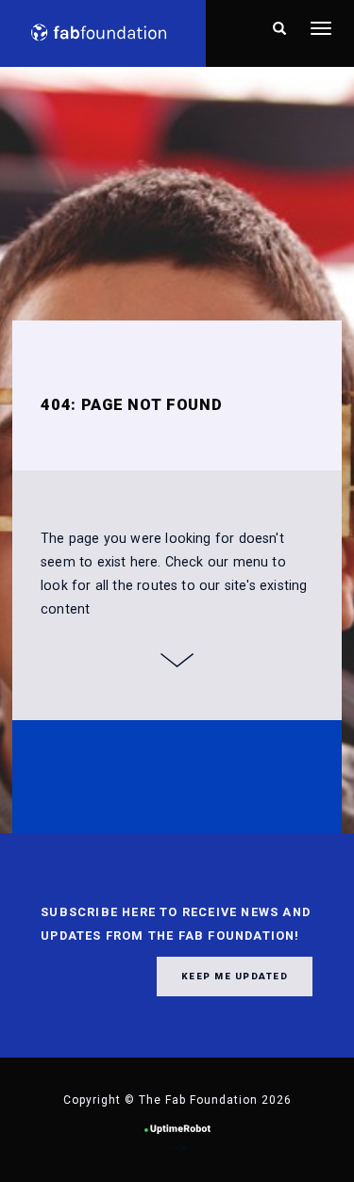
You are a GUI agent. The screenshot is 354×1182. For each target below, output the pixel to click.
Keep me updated (235, 976)
